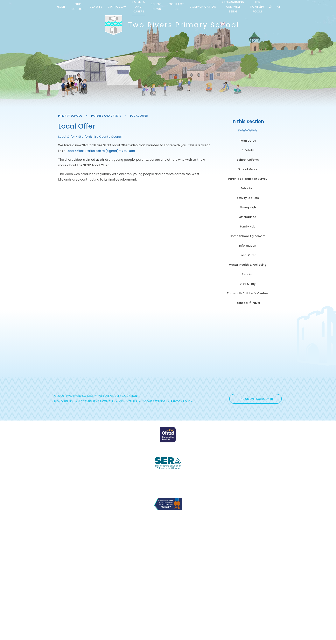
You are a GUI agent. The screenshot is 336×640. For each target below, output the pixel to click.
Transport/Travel (247, 303)
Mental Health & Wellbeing (247, 265)
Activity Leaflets (247, 198)
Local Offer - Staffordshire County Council (90, 136)
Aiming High (247, 207)
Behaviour (248, 188)
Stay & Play (248, 284)
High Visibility (63, 401)
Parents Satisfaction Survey (247, 179)
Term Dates (247, 141)
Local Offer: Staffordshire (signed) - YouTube (100, 151)
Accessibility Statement (96, 401)
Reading (248, 274)
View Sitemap (128, 401)
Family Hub (247, 226)
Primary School (70, 116)
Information (247, 246)
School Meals (247, 169)
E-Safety (248, 150)
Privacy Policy (181, 401)
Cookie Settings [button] (153, 401)
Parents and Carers (106, 116)
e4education (127, 396)
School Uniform (248, 160)
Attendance (247, 217)
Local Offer (139, 116)
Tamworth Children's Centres (248, 293)
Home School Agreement (247, 236)
